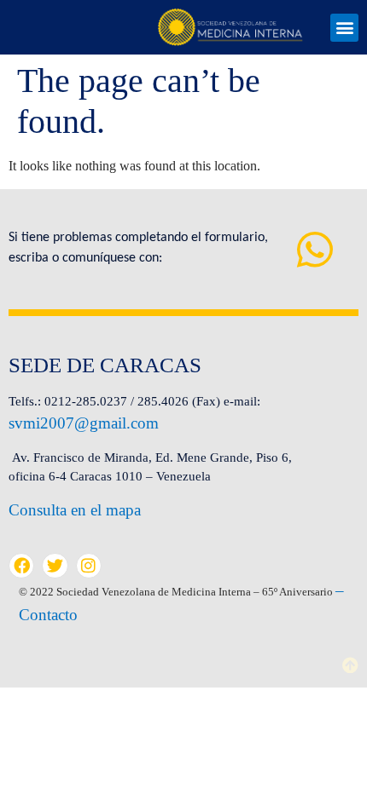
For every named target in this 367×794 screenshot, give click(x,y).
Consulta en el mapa (75, 510)
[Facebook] (21, 565)
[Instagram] (89, 565)
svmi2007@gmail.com (84, 423)
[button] (344, 28)
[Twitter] (54, 565)
